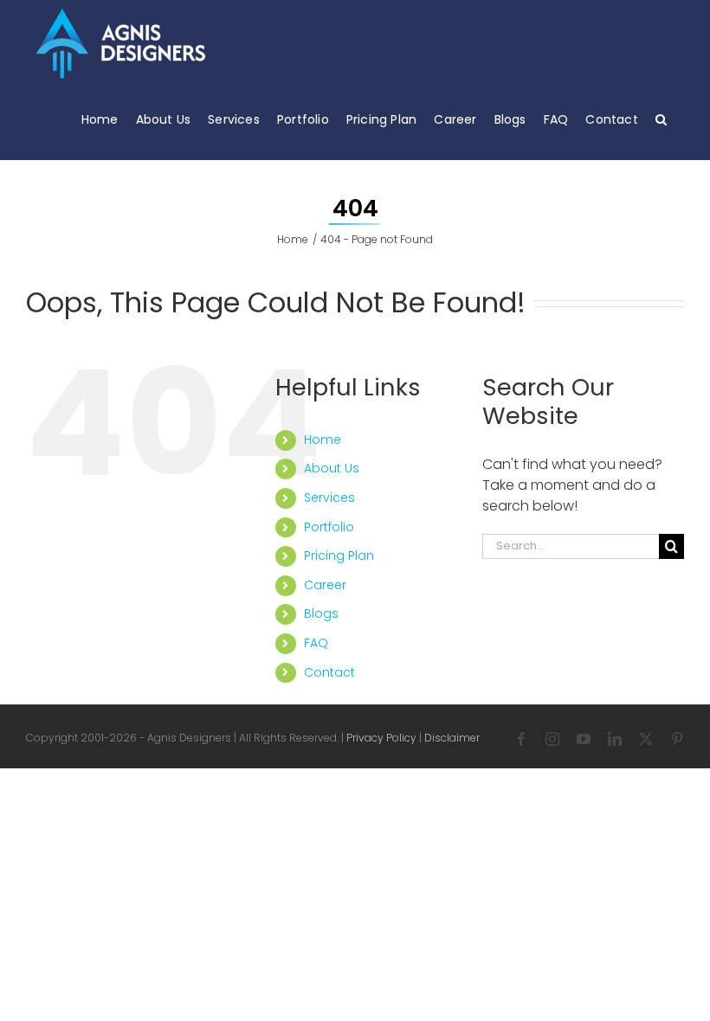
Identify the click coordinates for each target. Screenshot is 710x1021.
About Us (331, 468)
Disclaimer (452, 737)
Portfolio (329, 527)
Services (329, 497)
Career (325, 585)
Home (322, 439)
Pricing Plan (339, 555)
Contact (329, 672)
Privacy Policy (381, 737)
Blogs (321, 613)
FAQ (316, 643)
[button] (661, 119)
